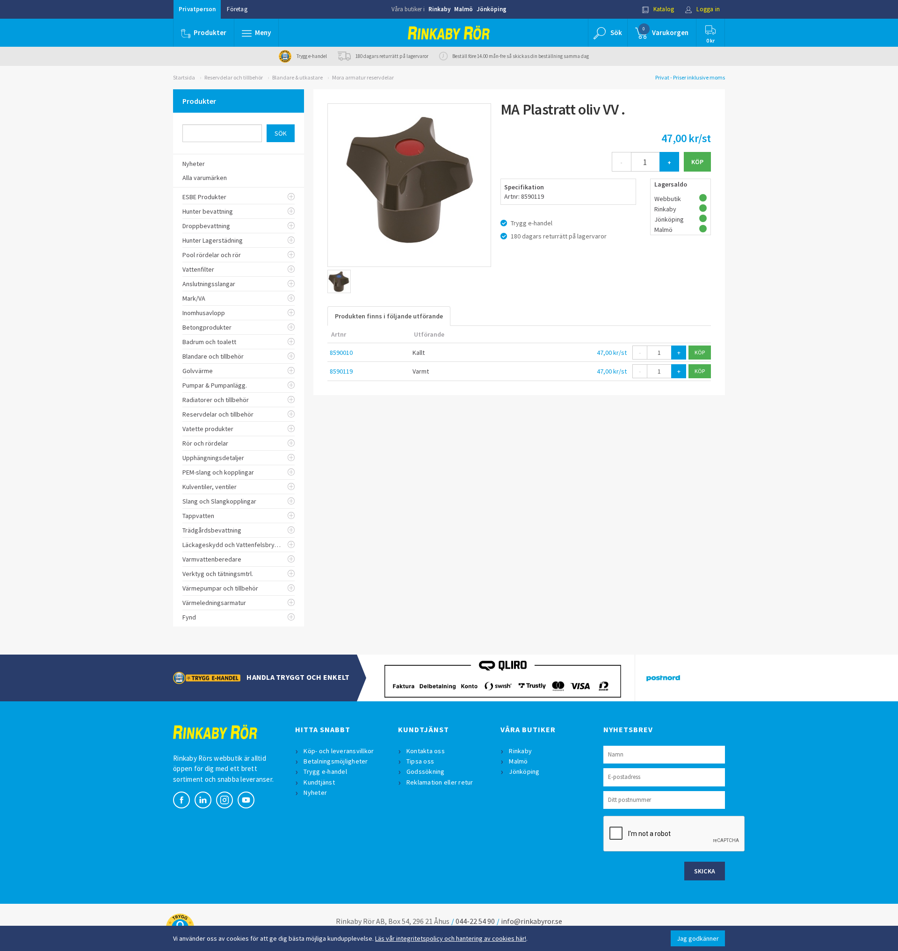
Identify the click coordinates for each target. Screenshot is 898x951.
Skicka (705, 871)
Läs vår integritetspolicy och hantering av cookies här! (450, 938)
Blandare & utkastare (297, 77)
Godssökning (425, 771)
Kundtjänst (319, 782)
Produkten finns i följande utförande (389, 316)
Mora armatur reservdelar (363, 77)
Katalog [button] (663, 9)
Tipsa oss (420, 761)
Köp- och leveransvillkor (339, 751)
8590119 (341, 371)
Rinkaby (439, 9)
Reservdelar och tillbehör (233, 77)
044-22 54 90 (475, 921)
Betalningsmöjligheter (336, 761)
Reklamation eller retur (439, 782)
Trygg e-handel (325, 771)
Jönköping (492, 9)
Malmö (463, 9)
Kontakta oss (425, 751)
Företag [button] (237, 9)
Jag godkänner (698, 938)
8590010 (341, 352)
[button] (256, 33)
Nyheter (315, 792)
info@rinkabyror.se (531, 921)
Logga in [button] (707, 9)
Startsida (184, 77)
